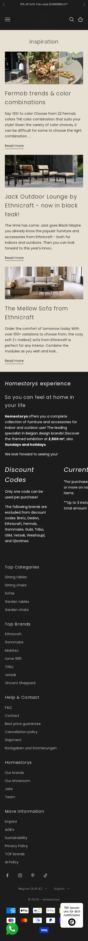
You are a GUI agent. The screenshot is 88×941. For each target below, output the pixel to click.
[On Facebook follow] (7, 875)
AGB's (9, 829)
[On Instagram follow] (20, 875)
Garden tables (17, 601)
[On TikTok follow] (45, 875)
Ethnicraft (13, 634)
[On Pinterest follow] (32, 875)
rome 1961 (13, 658)
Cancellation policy (21, 731)
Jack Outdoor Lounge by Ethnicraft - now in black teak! (41, 205)
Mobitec (12, 650)
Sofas (9, 593)
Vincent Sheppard (20, 682)
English (59, 889)
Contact (12, 715)
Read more (14, 145)
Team (10, 797)
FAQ (8, 707)
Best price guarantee (23, 723)
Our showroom (17, 780)
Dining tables (16, 577)
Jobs (9, 788)
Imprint (11, 821)
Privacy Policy (16, 845)
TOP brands (15, 854)
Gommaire (14, 642)
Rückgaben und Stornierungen (31, 748)
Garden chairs (17, 609)
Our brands (14, 772)
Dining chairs (16, 585)
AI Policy (12, 862)
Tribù (9, 666)
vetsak (10, 674)
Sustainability (16, 837)
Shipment (13, 740)
